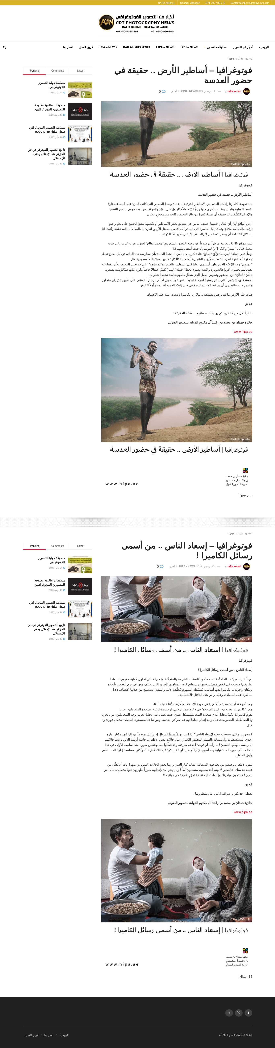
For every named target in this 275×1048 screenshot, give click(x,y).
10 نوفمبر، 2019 (205, 566)
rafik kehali (234, 91)
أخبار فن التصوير (243, 47)
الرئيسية (264, 47)
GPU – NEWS (189, 47)
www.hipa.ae (243, 331)
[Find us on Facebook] (248, 1013)
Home (231, 58)
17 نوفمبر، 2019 (206, 91)
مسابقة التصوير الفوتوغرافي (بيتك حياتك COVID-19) (47, 129)
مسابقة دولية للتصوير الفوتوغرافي (51, 84)
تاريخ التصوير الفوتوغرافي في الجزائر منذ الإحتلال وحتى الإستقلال (46, 153)
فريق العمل (86, 47)
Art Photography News (231, 1035)
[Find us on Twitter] (239, 1013)
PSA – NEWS (108, 47)
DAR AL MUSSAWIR (136, 47)
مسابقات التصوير (217, 47)
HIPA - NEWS (245, 533)
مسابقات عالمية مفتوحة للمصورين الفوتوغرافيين (49, 107)
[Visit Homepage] (137, 23)
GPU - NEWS (245, 58)
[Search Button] (4, 47)
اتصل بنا (68, 47)
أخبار (174, 91)
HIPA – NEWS (165, 47)
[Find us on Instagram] (229, 1013)
